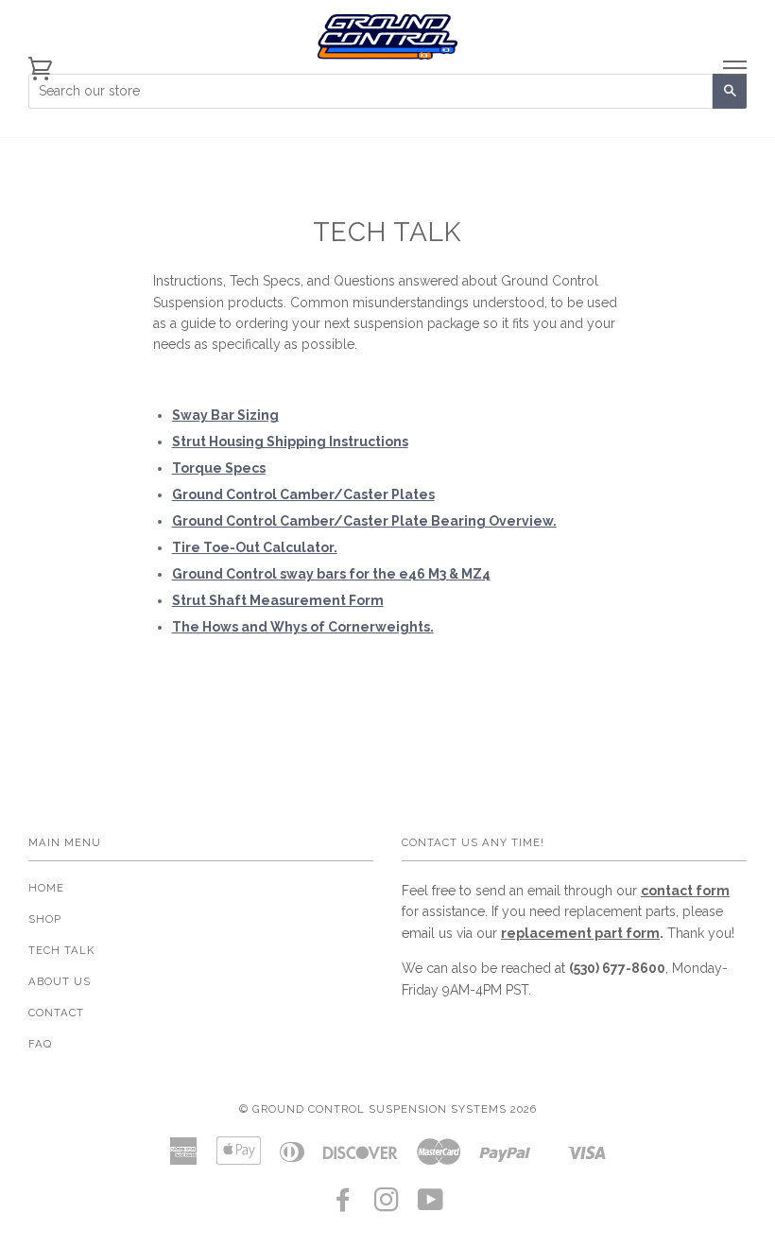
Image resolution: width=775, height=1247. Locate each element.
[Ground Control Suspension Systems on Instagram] (387, 1205)
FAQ (40, 1043)
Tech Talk (61, 950)
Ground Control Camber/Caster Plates (303, 494)
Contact (56, 1012)
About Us (59, 981)
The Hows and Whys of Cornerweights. (303, 626)
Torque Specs (219, 468)
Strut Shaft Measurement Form (278, 600)
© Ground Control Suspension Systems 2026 (388, 1109)
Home (46, 887)
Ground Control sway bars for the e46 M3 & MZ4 (331, 573)
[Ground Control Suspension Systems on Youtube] (431, 1205)
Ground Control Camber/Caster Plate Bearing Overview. (364, 520)
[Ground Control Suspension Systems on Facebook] (343, 1205)
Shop (44, 919)
